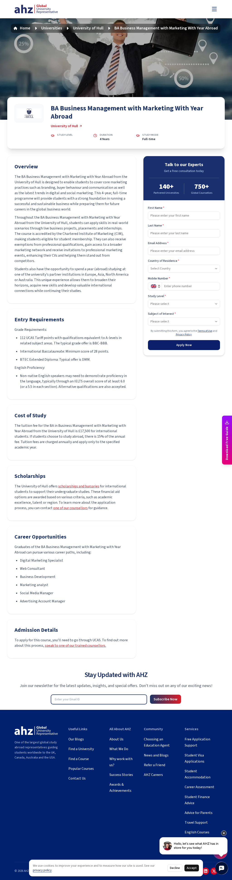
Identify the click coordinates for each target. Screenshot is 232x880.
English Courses (197, 832)
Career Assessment (199, 787)
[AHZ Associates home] (36, 9)
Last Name (156, 225)
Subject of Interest (162, 314)
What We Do (118, 748)
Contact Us (77, 778)
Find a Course (78, 758)
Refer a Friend (154, 765)
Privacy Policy (184, 334)
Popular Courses (81, 768)
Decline (175, 868)
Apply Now (184, 345)
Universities (51, 28)
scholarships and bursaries (78, 486)
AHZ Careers (153, 774)
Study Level (157, 296)
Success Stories (121, 774)
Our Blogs (76, 739)
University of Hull (88, 28)
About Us (116, 739)
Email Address (158, 243)
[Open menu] (214, 9)
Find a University (81, 748)
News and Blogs (156, 755)
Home (25, 28)
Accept (192, 868)
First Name (156, 208)
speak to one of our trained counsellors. (75, 645)
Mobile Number (159, 278)
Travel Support (196, 822)
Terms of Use (205, 331)
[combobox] (184, 269)
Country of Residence (163, 261)
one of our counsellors (70, 508)
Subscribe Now (165, 699)
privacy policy (42, 870)
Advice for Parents (199, 812)
